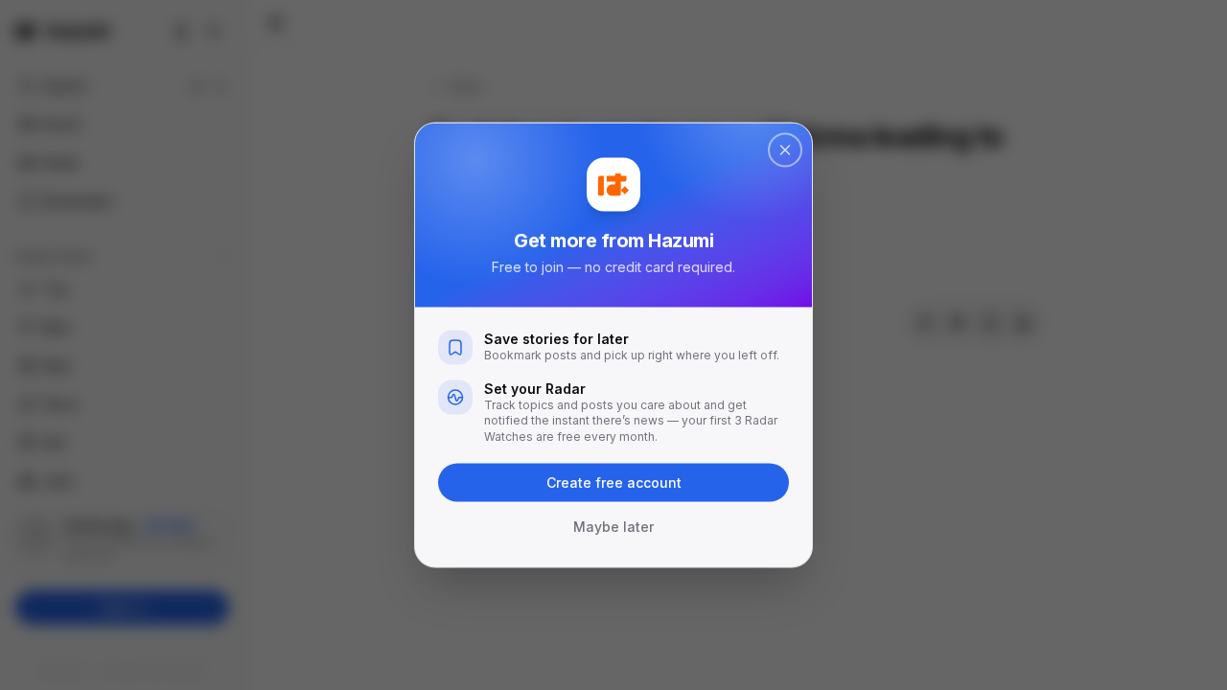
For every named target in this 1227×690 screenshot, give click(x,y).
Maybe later (613, 526)
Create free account (614, 482)
